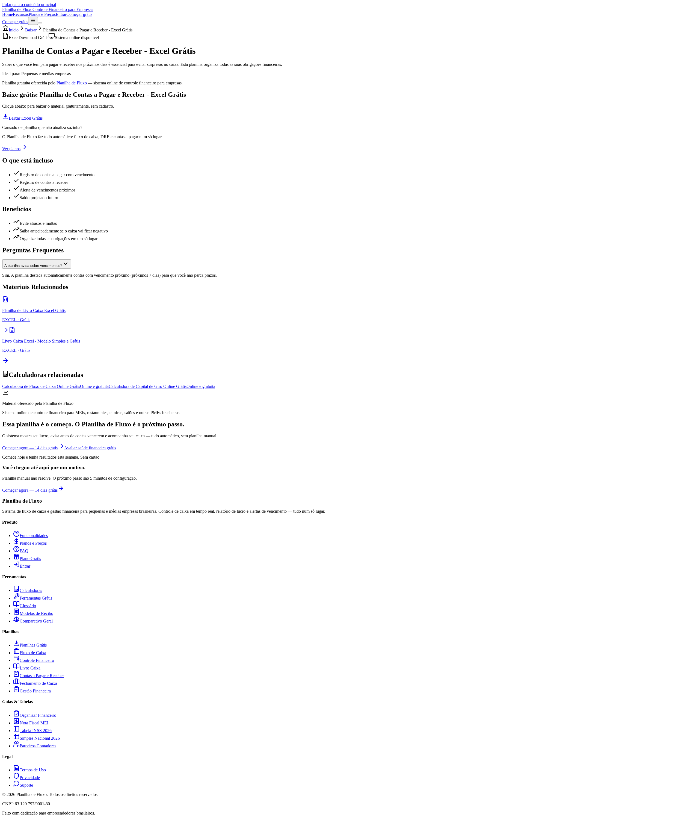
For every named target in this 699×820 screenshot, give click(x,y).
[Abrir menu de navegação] (33, 21)
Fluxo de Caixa (33, 652)
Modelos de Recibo (36, 613)
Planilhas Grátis (33, 645)
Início (14, 30)
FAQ (24, 550)
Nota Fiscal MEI (34, 723)
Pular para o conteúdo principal (29, 4)
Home (7, 14)
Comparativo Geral (36, 621)
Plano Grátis (30, 558)
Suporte (26, 785)
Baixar (31, 30)
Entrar (61, 14)
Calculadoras (31, 590)
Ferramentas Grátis (36, 598)
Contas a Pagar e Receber (42, 675)
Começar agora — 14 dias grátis (30, 448)
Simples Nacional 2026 (40, 738)
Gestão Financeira (35, 691)
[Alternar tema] (40, 23)
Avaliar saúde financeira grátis (90, 448)
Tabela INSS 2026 (36, 730)
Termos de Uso (33, 770)
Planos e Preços (42, 14)
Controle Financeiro (37, 660)
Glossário (28, 605)
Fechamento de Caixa (38, 683)
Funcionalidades (34, 535)
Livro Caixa (30, 668)
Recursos (21, 14)
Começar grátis (79, 14)
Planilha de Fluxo (72, 83)
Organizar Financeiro (38, 715)
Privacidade (30, 777)
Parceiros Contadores (38, 746)
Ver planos (11, 148)
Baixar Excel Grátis (26, 118)
